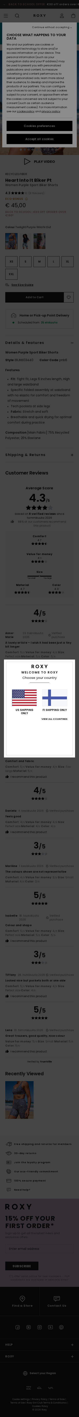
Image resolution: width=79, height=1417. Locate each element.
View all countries (54, 719)
